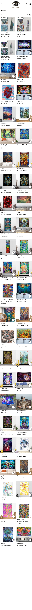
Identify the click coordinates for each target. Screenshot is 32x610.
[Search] (26, 4)
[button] (3, 15)
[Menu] (2, 4)
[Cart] (30, 4)
